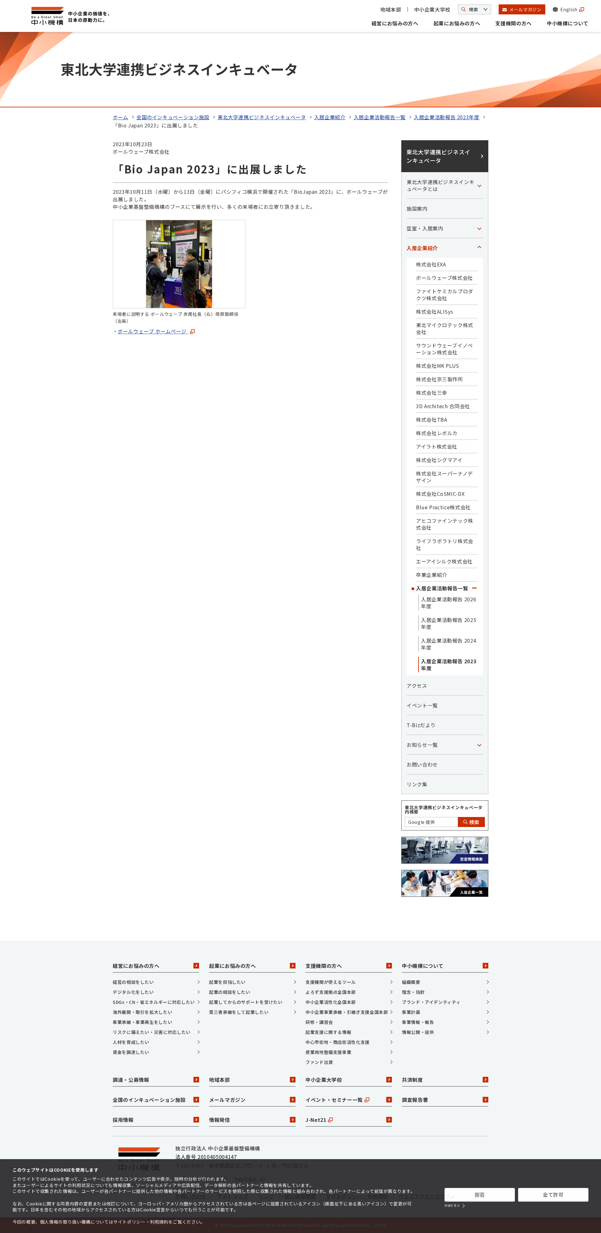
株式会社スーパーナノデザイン (444, 477)
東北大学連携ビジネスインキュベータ (262, 117)
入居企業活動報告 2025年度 (448, 623)
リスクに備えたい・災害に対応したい (152, 1032)
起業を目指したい (227, 982)
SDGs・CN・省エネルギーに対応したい (154, 1002)
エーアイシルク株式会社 (444, 561)
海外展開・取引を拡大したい (142, 1012)
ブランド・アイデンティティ (431, 1002)
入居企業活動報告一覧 (380, 117)
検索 (474, 822)
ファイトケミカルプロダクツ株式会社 (444, 294)
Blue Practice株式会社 (443, 507)
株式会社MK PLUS (437, 365)
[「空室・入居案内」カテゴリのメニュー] (479, 228)
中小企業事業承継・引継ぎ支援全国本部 (347, 1012)
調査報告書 (415, 1099)
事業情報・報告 (418, 1022)
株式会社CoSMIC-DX (440, 493)
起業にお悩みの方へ (457, 23)
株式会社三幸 (431, 392)
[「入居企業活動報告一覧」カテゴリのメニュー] (474, 588)
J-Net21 (316, 1119)
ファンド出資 (319, 1062)
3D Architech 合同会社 (443, 406)
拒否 (480, 1194)
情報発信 (219, 1119)
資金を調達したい (131, 1052)
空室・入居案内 (425, 228)
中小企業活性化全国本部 (331, 1002)
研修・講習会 (319, 1022)
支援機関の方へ (513, 23)
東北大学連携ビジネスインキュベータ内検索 (444, 809)
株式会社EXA (431, 264)
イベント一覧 (422, 705)
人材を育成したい (131, 1042)
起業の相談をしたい (229, 992)
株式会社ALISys (434, 311)
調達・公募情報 (131, 1079)
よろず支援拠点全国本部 (331, 992)
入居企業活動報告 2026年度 (448, 602)
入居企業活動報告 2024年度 (448, 644)
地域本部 (390, 9)
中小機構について (567, 23)
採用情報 (123, 1119)
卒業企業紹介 (431, 574)
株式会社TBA (431, 419)
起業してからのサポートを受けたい (245, 1002)
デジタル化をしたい (133, 992)
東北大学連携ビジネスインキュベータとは (440, 185)
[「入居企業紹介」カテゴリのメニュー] (479, 248)
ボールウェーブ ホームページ (153, 331)
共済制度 (412, 1079)
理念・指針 (413, 992)
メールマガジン (227, 1099)
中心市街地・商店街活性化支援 (338, 1042)
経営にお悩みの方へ (395, 23)
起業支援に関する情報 (328, 1032)
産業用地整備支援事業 (328, 1052)
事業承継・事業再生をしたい (142, 1022)
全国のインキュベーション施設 (172, 117)
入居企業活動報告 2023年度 (447, 117)
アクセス (417, 685)
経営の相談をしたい (133, 982)
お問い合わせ (422, 764)
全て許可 (553, 1194)
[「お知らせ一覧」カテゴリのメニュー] (479, 744)
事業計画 (411, 1012)
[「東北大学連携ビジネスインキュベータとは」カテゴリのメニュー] (479, 185)
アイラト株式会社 (436, 446)
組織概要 (411, 982)
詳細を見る (452, 1205)
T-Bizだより (421, 725)
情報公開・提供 (418, 1032)
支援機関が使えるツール (331, 982)
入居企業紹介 (330, 117)
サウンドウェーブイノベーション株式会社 (444, 349)
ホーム (120, 117)
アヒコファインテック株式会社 (444, 524)
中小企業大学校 (432, 9)
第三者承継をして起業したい (239, 1012)
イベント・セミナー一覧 (334, 1099)
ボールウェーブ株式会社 (444, 277)
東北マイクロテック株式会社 (444, 328)
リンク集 (417, 784)
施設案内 (417, 208)
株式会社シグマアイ (439, 460)
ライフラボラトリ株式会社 (444, 544)
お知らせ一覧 (422, 744)
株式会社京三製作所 (439, 379)
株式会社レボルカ (437, 433)
